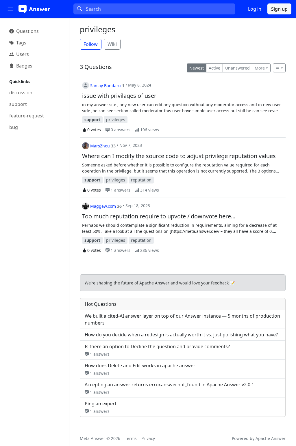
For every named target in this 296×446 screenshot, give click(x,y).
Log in (254, 9)
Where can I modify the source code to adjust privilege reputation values (179, 156)
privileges (97, 29)
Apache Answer (271, 438)
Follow (91, 44)
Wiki (112, 44)
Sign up (279, 9)
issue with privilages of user (119, 95)
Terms (131, 438)
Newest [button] (196, 68)
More (260, 68)
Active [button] (214, 68)
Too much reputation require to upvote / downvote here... (158, 216)
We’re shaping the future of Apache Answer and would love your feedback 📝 (160, 283)
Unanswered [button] (237, 68)
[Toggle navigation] (10, 9)
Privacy (148, 438)
